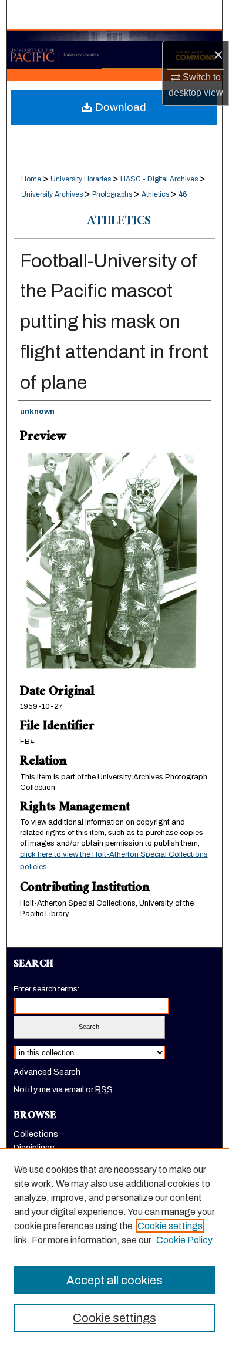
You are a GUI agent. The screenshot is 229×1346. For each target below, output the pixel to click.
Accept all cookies (114, 1280)
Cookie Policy (184, 1240)
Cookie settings (170, 1226)
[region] (114, 1247)
